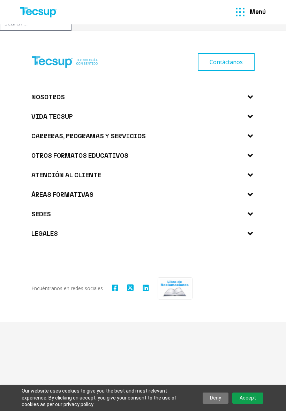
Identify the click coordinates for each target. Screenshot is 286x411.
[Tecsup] (38, 12)
